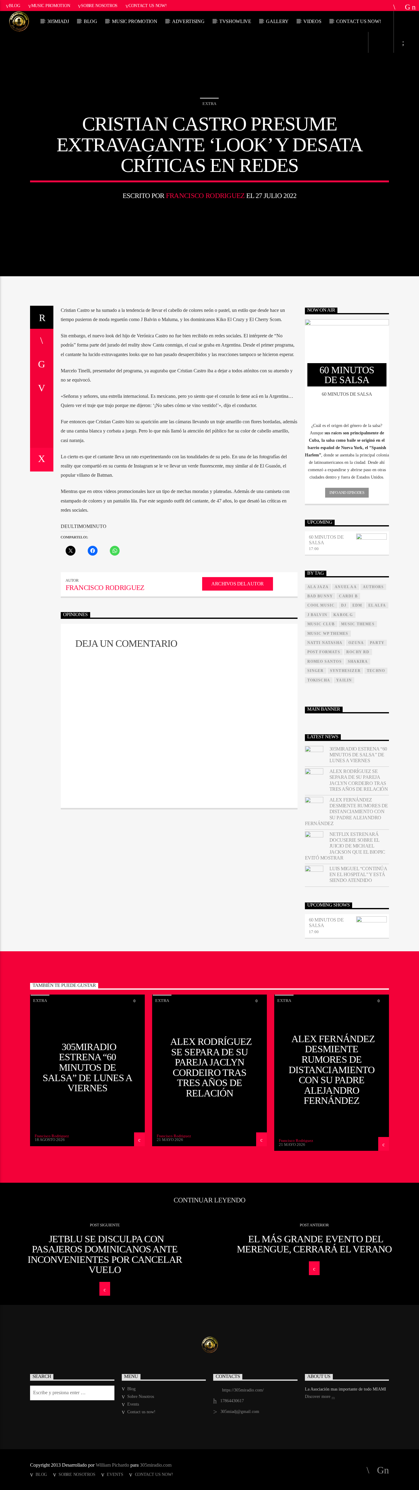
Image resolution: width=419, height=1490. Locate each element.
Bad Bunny (320, 596)
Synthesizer (345, 671)
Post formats (323, 652)
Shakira (358, 661)
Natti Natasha (325, 643)
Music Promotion (50, 5)
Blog (14, 5)
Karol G (343, 615)
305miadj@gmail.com (240, 1411)
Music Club (321, 624)
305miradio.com (155, 1465)
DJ (343, 605)
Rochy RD (358, 652)
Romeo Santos (324, 661)
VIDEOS (312, 21)
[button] (347, 425)
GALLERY (277, 21)
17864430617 (232, 1401)
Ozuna (356, 643)
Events (133, 1404)
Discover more (318, 1396)
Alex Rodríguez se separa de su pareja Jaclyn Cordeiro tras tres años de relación (358, 780)
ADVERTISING (188, 21)
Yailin (344, 680)
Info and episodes (346, 492)
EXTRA (209, 103)
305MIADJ (58, 21)
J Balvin (317, 615)
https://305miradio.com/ (243, 1390)
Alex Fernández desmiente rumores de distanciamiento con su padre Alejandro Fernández (346, 811)
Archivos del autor (237, 583)
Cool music (321, 605)
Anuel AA (346, 587)
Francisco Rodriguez (205, 196)
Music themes (358, 624)
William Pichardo (112, 1465)
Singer (315, 671)
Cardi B (348, 596)
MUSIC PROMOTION (134, 21)
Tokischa (318, 680)
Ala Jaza (318, 587)
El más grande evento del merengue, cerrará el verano (314, 1244)
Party (377, 643)
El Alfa (377, 605)
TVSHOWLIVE (235, 21)
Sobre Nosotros (99, 5)
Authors (373, 587)
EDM (357, 605)
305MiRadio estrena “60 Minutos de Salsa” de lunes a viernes (358, 754)
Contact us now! (148, 5)
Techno (376, 671)
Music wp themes (327, 633)
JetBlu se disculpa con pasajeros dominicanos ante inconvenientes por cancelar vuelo (105, 1254)
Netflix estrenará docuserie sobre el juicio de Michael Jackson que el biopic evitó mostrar (345, 846)
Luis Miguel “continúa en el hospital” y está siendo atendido (358, 874)
